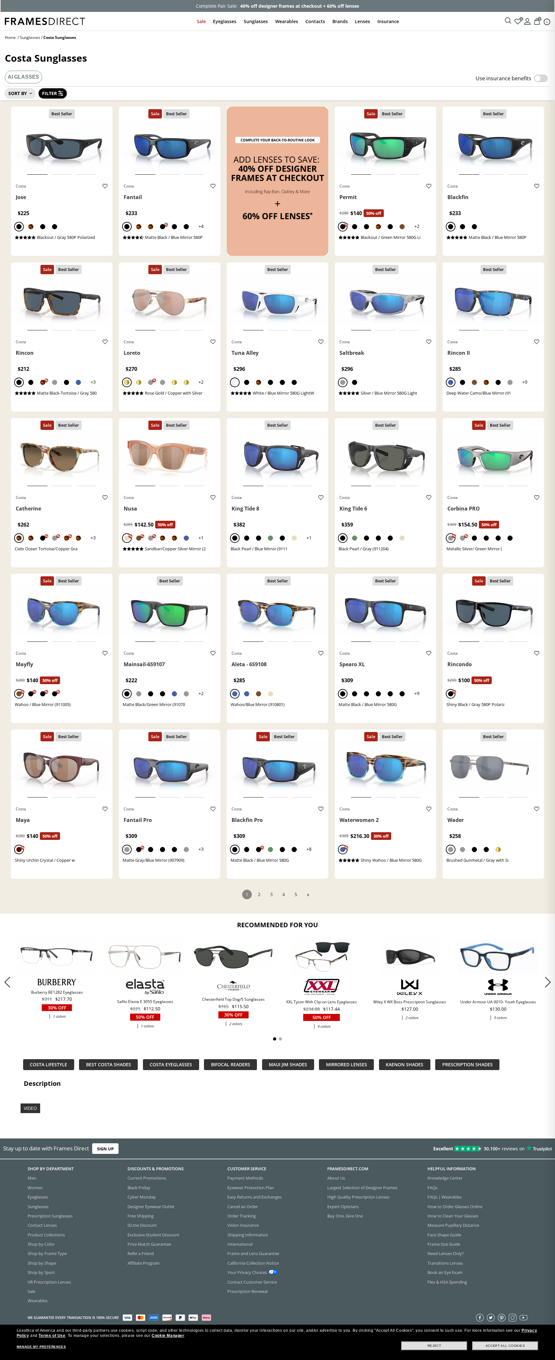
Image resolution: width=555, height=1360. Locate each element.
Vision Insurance (243, 1225)
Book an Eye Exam (445, 1272)
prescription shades (467, 1064)
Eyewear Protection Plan (250, 1187)
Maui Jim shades (288, 1064)
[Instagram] (512, 1317)
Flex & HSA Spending (447, 1282)
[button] (548, 982)
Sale (201, 21)
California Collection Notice (253, 1263)
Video (30, 1108)
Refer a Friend (141, 1253)
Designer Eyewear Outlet (151, 1206)
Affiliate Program (144, 1263)
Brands (340, 21)
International (239, 1244)
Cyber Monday (142, 1197)
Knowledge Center (445, 1178)
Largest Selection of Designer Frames (362, 1187)
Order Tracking (241, 1216)
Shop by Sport (41, 1272)
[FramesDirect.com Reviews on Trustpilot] (437, 1148)
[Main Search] (508, 20)
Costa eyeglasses (171, 1064)
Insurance (388, 21)
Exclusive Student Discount (153, 1234)
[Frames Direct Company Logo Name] (45, 21)
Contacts (315, 21)
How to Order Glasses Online (454, 1206)
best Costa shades (108, 1064)
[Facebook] (480, 1317)
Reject (434, 1345)
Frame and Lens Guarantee (253, 1253)
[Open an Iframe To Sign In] (527, 21)
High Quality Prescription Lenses (358, 1197)
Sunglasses (256, 21)
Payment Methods (245, 1178)
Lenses (362, 21)
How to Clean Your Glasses (452, 1216)
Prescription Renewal (247, 1291)
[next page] (308, 895)
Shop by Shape (42, 1263)
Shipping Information (247, 1234)
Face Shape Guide (444, 1234)
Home (10, 37)
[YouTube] (523, 1317)
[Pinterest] (502, 1317)
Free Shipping (141, 1216)
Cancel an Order (242, 1206)
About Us (336, 1178)
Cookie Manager (168, 1335)
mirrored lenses (346, 1064)
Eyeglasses (224, 21)
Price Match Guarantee (149, 1244)
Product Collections (46, 1234)
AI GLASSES (23, 77)
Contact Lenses (42, 1225)
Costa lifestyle (48, 1064)
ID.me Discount (142, 1225)
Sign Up (105, 1149)
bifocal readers (230, 1064)
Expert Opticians (343, 1206)
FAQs (432, 1187)
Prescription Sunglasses (50, 1216)
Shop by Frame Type (47, 1253)
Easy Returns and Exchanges (254, 1197)
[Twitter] (491, 1317)
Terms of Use (52, 1335)
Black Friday (139, 1187)
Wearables (286, 21)
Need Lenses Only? (445, 1253)
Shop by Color (41, 1244)
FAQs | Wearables (444, 1197)
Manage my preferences (41, 1346)
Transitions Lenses (445, 1263)
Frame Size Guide (443, 1244)
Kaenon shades (404, 1064)
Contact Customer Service (252, 1282)
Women (35, 1187)
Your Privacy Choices (247, 1272)
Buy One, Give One (345, 1216)
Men (32, 1178)
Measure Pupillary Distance (453, 1225)
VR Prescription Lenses (49, 1282)
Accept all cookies (505, 1345)
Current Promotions (147, 1178)
